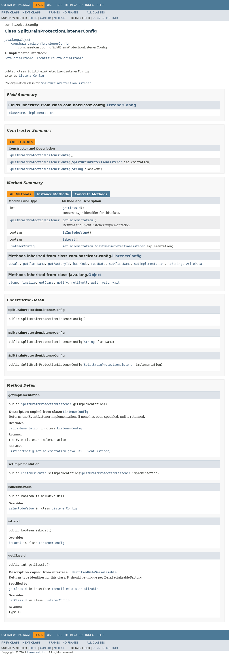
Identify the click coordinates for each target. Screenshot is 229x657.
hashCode (80, 263)
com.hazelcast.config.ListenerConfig (40, 43)
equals (14, 263)
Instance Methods (53, 194)
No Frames (70, 12)
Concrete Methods (91, 194)
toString (175, 263)
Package (24, 5)
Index (89, 5)
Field (33, 18)
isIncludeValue (75, 232)
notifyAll (79, 282)
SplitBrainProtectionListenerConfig (39, 155)
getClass (46, 282)
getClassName (34, 263)
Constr (45, 18)
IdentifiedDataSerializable (60, 58)
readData (98, 263)
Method (59, 18)
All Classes (96, 12)
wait (94, 282)
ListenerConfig (31, 75)
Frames (54, 12)
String (77, 169)
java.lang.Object (17, 39)
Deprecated (74, 5)
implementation (40, 113)
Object (94, 275)
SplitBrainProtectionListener (97, 162)
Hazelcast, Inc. (37, 652)
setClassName (119, 263)
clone (13, 282)
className (17, 113)
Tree (58, 5)
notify (62, 282)
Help (99, 5)
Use (50, 5)
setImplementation (78, 246)
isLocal (69, 239)
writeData (194, 263)
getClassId (72, 208)
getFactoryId (59, 263)
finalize (28, 282)
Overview (8, 5)
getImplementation (78, 220)
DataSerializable (18, 58)
